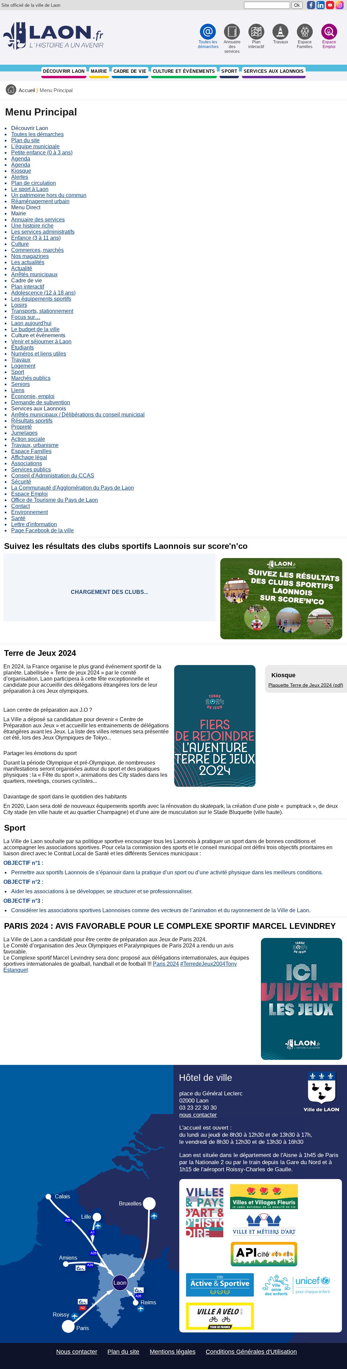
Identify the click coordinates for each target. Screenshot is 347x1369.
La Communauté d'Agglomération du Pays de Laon (72, 488)
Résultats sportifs (32, 421)
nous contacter (198, 1114)
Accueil (27, 90)
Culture (20, 244)
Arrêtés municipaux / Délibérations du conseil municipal (78, 415)
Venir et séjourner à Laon (41, 341)
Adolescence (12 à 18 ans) (43, 293)
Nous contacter (76, 1351)
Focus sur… (25, 317)
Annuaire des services (38, 219)
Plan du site (25, 140)
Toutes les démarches (37, 134)
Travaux (20, 360)
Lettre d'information (34, 524)
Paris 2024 (166, 964)
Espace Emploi (29, 494)
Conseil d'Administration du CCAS (52, 475)
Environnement (29, 512)
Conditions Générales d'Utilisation (251, 1351)
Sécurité (21, 482)
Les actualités (27, 262)
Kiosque (21, 171)
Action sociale (28, 439)
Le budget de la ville (35, 329)
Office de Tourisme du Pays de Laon (54, 500)
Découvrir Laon (63, 71)
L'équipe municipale (35, 146)
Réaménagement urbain (40, 201)
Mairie (99, 71)
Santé (18, 518)
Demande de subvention (40, 402)
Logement (23, 366)
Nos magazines (30, 256)
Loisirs (19, 305)
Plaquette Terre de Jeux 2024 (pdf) (305, 685)
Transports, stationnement (42, 311)
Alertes (19, 177)
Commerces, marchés (37, 250)
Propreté (21, 427)
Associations (26, 463)
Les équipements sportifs (41, 299)
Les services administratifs (43, 232)
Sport (229, 71)
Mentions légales (173, 1351)
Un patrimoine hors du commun (48, 195)
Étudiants (22, 347)
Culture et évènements (184, 71)
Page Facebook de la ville (42, 530)
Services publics (31, 469)
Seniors (20, 384)
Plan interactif (27, 287)
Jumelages (24, 433)
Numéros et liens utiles (38, 354)
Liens (17, 390)
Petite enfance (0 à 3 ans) (42, 152)
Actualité (21, 268)
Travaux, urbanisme (35, 445)
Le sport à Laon (29, 189)
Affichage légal (29, 457)
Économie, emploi (33, 396)
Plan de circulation (33, 183)
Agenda (20, 159)
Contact (20, 506)
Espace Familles (31, 451)
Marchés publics (30, 378)
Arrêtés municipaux (34, 274)
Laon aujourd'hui (31, 323)
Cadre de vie (130, 71)
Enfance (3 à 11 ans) (36, 238)
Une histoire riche (32, 226)
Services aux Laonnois (274, 71)
